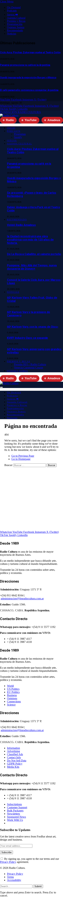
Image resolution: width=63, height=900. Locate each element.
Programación (14, 24)
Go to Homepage (20, 458)
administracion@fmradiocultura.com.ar (22, 598)
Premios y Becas (16, 21)
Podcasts (12, 10)
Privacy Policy (8, 861)
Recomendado (15, 30)
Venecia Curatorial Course (28, 367)
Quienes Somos (15, 27)
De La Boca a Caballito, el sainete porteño (34, 254)
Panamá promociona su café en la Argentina (25, 65)
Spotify (18, 137)
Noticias (11, 33)
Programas (20, 134)
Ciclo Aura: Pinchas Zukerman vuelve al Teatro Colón (30, 52)
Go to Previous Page (22, 455)
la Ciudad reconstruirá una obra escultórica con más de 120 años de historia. (30, 240)
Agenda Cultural (16, 17)
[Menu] (1, 387)
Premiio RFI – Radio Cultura (30, 364)
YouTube (31, 120)
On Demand (14, 7)
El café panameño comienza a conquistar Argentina (29, 90)
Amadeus (53, 120)
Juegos (12, 140)
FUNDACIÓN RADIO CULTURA (20, 112)
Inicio (11, 128)
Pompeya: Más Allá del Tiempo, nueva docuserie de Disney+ (32, 267)
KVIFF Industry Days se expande (27, 338)
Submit (38, 886)
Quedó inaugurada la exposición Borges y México (28, 77)
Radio (10, 120)
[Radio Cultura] (9, 115)
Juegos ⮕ (12, 14)
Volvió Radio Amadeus (21, 225)
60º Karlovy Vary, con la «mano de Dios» (32, 326)
